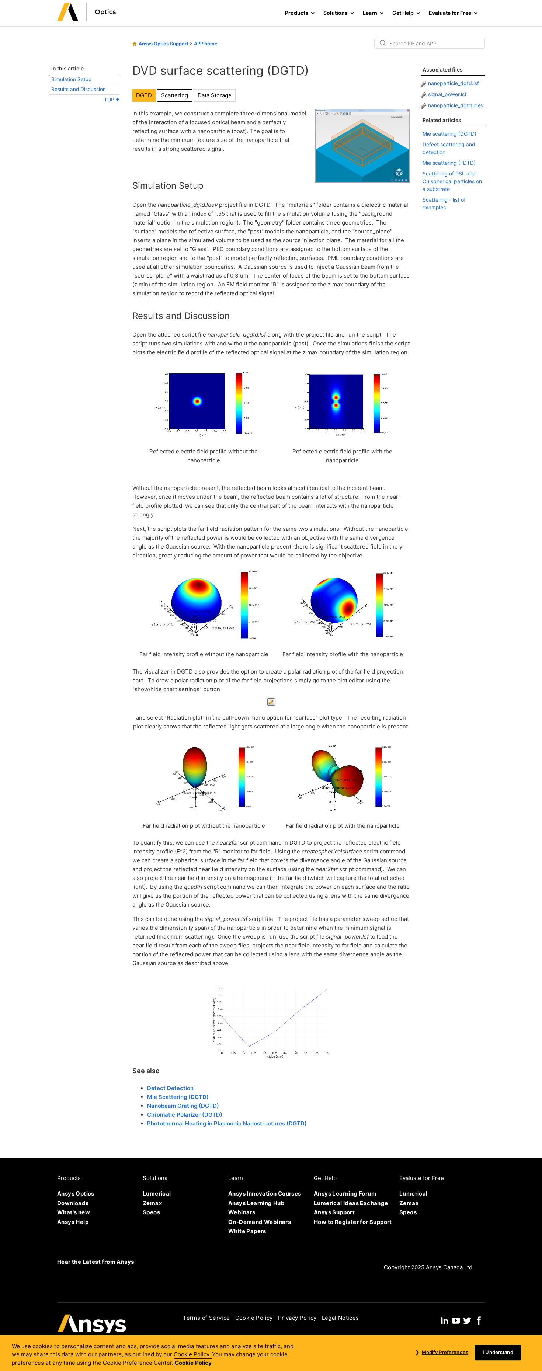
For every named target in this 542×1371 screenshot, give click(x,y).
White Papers (247, 1231)
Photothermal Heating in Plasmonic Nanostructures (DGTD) (227, 1123)
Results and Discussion (78, 89)
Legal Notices (340, 1317)
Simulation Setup (71, 79)
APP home (206, 43)
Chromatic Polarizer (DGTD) (184, 1114)
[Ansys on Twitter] (467, 1320)
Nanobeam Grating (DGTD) (183, 1105)
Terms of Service (206, 1317)
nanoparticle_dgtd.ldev (456, 105)
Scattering (174, 95)
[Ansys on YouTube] (456, 1320)
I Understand (498, 1352)
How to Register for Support (353, 1221)
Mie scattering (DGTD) (449, 134)
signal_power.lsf (447, 94)
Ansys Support (334, 1212)
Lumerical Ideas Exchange (351, 1203)
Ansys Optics (75, 1193)
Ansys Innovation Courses (264, 1193)
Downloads (73, 1203)
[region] (271, 1353)
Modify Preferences (445, 1352)
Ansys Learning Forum (345, 1193)
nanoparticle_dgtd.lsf (453, 83)
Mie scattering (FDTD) (449, 163)
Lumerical (157, 1193)
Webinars (241, 1212)
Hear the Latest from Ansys (95, 1261)
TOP (110, 99)
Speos (151, 1212)
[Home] (86, 18)
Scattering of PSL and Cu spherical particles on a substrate (452, 181)
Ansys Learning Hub (256, 1203)
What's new (73, 1212)
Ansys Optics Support (163, 43)
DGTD (144, 95)
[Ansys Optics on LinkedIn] (444, 1320)
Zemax (152, 1203)
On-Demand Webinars (259, 1221)
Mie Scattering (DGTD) (178, 1096)
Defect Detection (170, 1088)
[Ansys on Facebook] (479, 1320)
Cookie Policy (254, 1317)
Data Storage (215, 95)
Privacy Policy (297, 1317)
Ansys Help (72, 1221)
